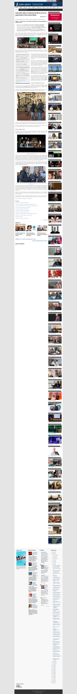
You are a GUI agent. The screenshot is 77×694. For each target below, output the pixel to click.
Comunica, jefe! (39, 7)
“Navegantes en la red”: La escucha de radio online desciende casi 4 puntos (25, 239)
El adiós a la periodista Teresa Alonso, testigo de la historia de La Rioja (36, 9)
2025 (53, 553)
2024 (53, 665)
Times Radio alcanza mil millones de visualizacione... (56, 607)
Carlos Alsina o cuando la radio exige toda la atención (22, 210)
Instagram (55, 1)
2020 (53, 670)
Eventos (29, 7)
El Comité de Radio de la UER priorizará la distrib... (56, 647)
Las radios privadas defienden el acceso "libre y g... (57, 602)
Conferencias (33, 7)
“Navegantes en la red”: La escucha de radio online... (57, 634)
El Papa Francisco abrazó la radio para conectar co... (57, 594)
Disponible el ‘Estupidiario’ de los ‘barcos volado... (56, 612)
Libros (58, 7)
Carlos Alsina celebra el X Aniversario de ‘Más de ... (56, 632)
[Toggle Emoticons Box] (15, 245)
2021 (53, 669)
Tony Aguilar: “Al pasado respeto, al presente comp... (56, 580)
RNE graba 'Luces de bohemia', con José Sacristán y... (56, 644)
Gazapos (47, 7)
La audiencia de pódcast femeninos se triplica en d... (56, 583)
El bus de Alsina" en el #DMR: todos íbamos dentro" (22, 202)
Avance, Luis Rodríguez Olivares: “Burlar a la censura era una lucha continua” (33, 584)
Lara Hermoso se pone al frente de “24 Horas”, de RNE (53, 9)
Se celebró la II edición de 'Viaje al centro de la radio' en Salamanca (20, 234)
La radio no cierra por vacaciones (35, 573)
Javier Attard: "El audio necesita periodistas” (56, 654)
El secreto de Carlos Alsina (19, 216)
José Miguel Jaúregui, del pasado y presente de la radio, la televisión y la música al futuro (44, 588)
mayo (54, 562)
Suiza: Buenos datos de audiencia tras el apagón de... (56, 625)
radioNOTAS (43, 575)
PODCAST (54, 7)
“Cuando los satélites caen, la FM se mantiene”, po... (56, 578)
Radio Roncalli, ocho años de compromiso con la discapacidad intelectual (42, 234)
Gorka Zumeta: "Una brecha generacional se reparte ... (57, 656)
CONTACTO (16, 9)
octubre (54, 557)
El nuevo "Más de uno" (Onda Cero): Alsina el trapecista (23, 207)
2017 (53, 674)
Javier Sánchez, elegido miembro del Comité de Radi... (56, 651)
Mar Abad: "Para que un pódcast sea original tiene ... (56, 637)
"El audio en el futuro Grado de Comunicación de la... (56, 585)
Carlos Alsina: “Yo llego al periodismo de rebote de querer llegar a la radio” (25, 213)
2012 (53, 681)
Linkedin (52, 1)
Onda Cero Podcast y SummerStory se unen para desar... (56, 616)
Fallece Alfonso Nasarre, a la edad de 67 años (35, 564)
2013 (53, 680)
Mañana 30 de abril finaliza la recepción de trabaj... (56, 592)
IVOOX (53, 1)
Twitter (47, 1)
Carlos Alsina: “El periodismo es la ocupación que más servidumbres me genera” (26, 204)
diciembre (54, 554)
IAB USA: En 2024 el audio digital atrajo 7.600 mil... (56, 604)
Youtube (50, 1)
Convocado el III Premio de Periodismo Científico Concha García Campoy (30, 234)
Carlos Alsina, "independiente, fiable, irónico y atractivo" (39, 240)
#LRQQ (51, 7)
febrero (54, 662)
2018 (53, 673)
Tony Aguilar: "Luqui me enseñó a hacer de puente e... (56, 659)
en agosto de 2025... (46, 566)
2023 (53, 666)
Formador (20, 7)
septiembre (54, 558)
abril (53, 564)
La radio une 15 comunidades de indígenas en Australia (56, 622)
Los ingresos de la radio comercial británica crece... (56, 639)
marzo (54, 661)
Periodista (16, 7)
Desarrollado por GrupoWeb (38, 692)
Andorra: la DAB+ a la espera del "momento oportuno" (56, 610)
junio (54, 561)
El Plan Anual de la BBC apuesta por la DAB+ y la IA (56, 619)
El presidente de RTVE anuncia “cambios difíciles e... (57, 568)
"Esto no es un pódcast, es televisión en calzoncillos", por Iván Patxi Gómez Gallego (33, 596)
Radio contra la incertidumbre (55, 575)
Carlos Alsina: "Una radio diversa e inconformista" (22, 218)
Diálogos (43, 7)
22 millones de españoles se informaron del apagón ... (57, 566)
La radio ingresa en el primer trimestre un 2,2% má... (56, 573)
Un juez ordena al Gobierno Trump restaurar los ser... (56, 597)
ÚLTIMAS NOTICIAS (23, 9)
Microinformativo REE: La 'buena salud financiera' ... (57, 642)
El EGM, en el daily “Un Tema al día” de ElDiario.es (56, 590)
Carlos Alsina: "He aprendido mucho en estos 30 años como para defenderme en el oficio (27, 205)
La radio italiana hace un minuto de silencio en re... (57, 587)
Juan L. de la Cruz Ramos (44, 598)
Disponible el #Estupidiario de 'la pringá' (56, 649)
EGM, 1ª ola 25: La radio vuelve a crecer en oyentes (56, 599)
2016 (53, 676)
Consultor (25, 7)
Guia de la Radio (43, 552)
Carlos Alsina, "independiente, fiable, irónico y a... (56, 630)
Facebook (49, 1)
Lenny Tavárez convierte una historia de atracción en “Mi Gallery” (45, 577)
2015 (53, 677)
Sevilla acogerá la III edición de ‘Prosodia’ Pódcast (56, 571)
